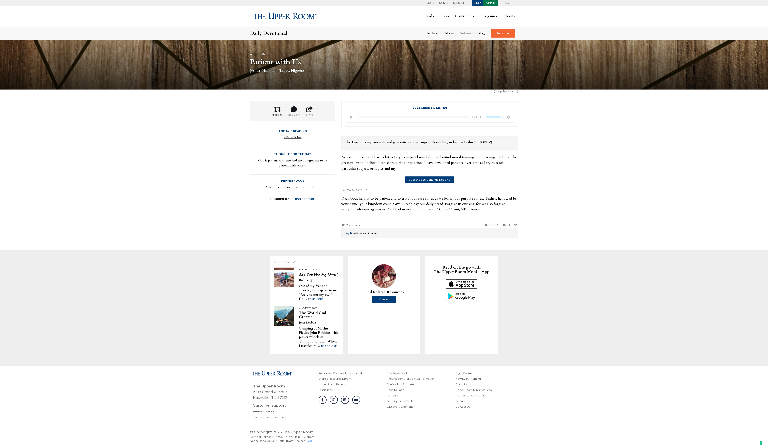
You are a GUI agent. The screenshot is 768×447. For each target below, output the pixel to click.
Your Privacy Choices (292, 440)
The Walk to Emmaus (400, 384)
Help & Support (304, 436)
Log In (431, 2)
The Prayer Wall (397, 373)
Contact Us (463, 406)
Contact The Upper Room (270, 417)
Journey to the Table (400, 401)
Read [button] (428, 16)
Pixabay (512, 91)
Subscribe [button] (460, 2)
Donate (490, 2)
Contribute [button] (463, 16)
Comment (293, 115)
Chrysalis (392, 395)
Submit (465, 33)
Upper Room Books (332, 384)
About (449, 33)
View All (384, 299)
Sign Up (444, 2)
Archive (433, 33)
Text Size (277, 115)
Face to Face (395, 389)
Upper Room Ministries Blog (474, 389)
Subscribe (503, 33)
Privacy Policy (283, 436)
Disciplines (325, 389)
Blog (481, 33)
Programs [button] (487, 16)
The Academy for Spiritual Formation (411, 378)
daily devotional (340, 373)
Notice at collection (263, 440)
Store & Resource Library (335, 378)
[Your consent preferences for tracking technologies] (761, 443)
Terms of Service (261, 436)
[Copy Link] (515, 225)
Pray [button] (443, 16)
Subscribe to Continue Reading (429, 179)
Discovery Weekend (400, 406)
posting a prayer (301, 199)
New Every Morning (468, 378)
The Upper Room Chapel (472, 395)
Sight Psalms (464, 373)
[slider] (412, 117)
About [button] (508, 16)
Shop (477, 2)
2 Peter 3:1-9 (292, 137)
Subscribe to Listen (429, 108)
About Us (461, 384)
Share (309, 115)
